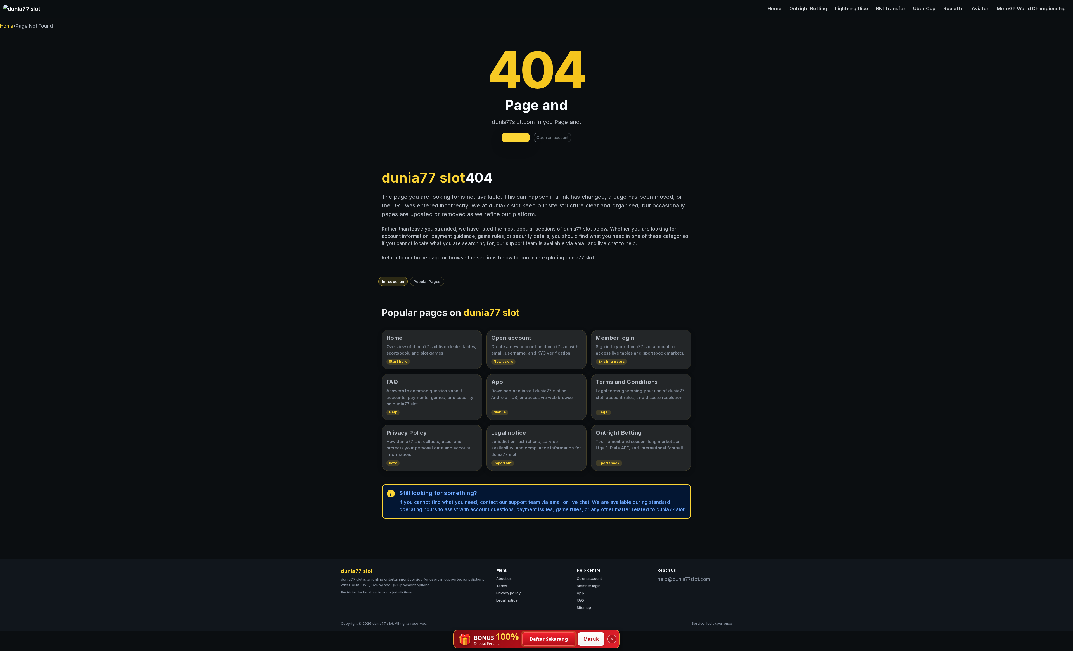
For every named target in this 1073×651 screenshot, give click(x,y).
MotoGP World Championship (1031, 8)
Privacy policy (508, 593)
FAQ (580, 600)
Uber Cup (924, 8)
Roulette (953, 8)
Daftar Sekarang (549, 639)
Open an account (552, 137)
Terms (501, 585)
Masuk (591, 639)
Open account (589, 578)
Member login (588, 585)
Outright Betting (808, 8)
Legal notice (507, 600)
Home (775, 8)
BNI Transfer (890, 8)
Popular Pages (427, 281)
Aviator (980, 8)
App (580, 593)
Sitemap (584, 607)
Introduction (393, 281)
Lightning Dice (851, 8)
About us (504, 578)
